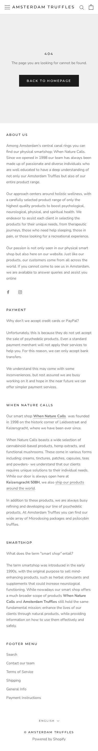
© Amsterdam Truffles (49, 732)
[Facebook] (8, 292)
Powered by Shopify (49, 739)
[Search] (81, 7)
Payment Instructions (23, 697)
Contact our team (20, 663)
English (47, 720)
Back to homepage (49, 81)
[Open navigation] (7, 7)
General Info (16, 689)
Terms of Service (19, 671)
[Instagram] (20, 292)
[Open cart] (91, 7)
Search (11, 654)
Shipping (13, 680)
